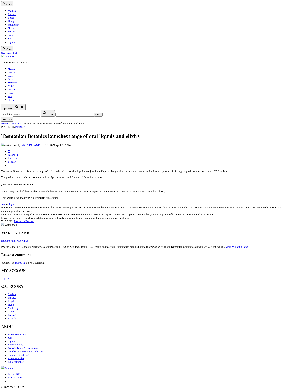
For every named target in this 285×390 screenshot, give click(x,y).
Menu (9, 119)
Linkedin (14, 374)
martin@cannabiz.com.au (14, 240)
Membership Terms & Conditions (25, 351)
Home (4, 123)
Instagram (16, 377)
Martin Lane (30, 145)
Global (11, 28)
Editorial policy (16, 361)
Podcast (12, 31)
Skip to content (9, 53)
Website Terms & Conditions (23, 348)
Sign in (11, 42)
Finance (12, 14)
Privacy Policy (15, 344)
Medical (12, 10)
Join (10, 38)
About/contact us (17, 334)
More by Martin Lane (236, 246)
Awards (12, 35)
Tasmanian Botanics (24, 221)
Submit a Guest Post (18, 355)
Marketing (13, 24)
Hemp (11, 21)
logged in (20, 262)
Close (9, 4)
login (11, 204)
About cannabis (16, 358)
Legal (11, 17)
